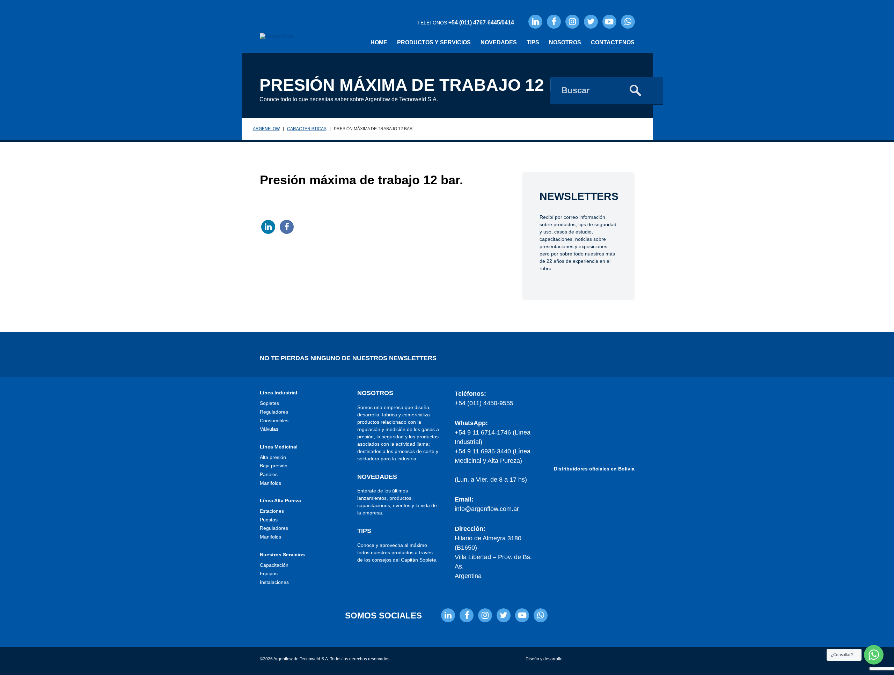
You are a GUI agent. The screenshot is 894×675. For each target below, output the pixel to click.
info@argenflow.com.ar (487, 508)
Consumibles (274, 420)
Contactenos (613, 42)
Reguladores (274, 412)
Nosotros (565, 42)
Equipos (269, 573)
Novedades (499, 42)
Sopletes (269, 403)
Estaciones (272, 511)
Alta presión (273, 457)
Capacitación (274, 565)
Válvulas (269, 429)
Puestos (269, 519)
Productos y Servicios (434, 42)
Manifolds (270, 483)
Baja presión (273, 465)
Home (379, 42)
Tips (533, 42)
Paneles (269, 474)
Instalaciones (274, 582)
